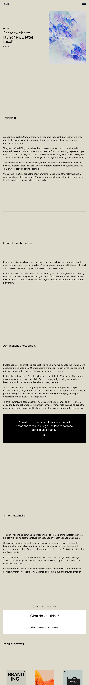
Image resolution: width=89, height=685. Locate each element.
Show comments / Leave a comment (44, 627)
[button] (44, 627)
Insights (6, 28)
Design (43, 606)
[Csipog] (44, 435)
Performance (51, 606)
